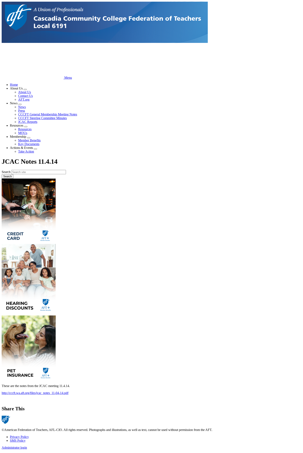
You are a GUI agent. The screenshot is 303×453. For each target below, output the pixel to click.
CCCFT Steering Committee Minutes (42, 118)
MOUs (22, 133)
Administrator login (14, 447)
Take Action (26, 151)
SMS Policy (18, 440)
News (22, 107)
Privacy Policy (19, 437)
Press (21, 110)
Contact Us (25, 96)
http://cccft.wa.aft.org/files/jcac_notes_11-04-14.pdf (35, 393)
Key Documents (28, 144)
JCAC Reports (27, 122)
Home (14, 84)
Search (6, 172)
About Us (24, 92)
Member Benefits (29, 140)
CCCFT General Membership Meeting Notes (47, 114)
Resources (25, 129)
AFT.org (23, 99)
